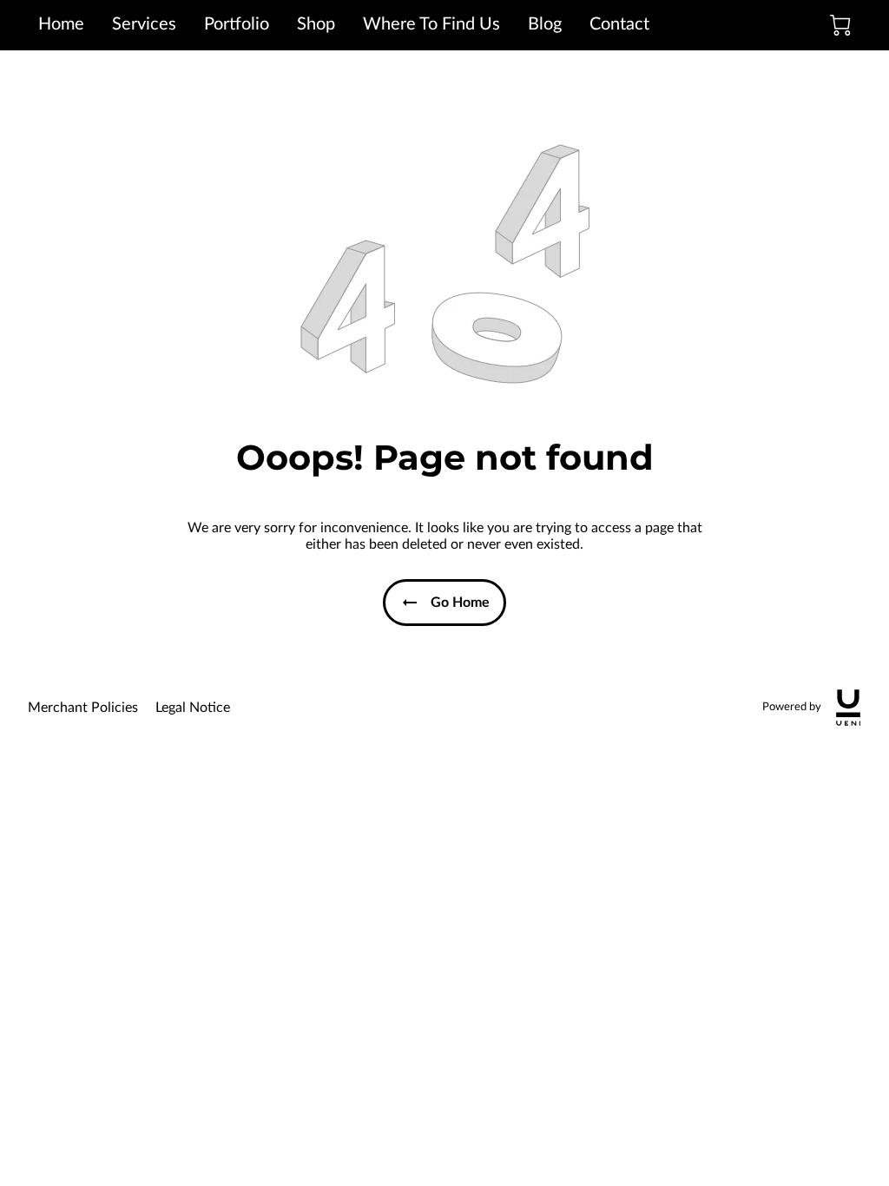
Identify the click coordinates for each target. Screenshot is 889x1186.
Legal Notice (192, 708)
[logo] (848, 708)
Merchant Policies (83, 708)
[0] (840, 25)
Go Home (461, 602)
